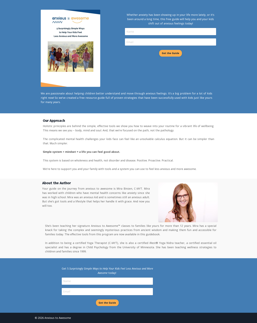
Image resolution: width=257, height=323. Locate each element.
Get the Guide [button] (170, 53)
